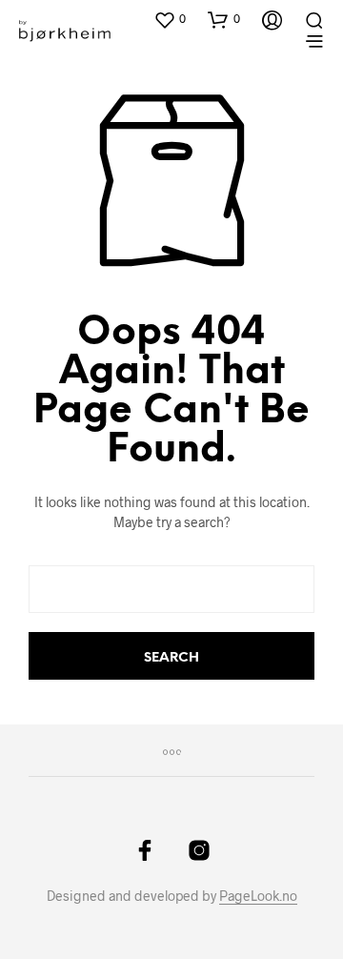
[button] (169, 19)
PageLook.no (258, 896)
